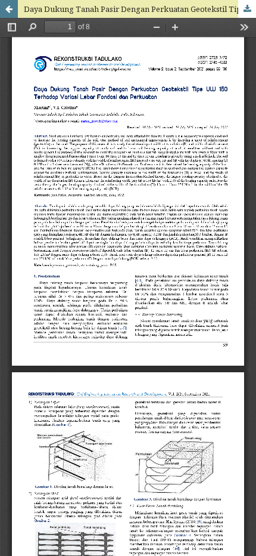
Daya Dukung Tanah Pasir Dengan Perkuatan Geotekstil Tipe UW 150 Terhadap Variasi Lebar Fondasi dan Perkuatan (140, 9)
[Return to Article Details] (9, 9)
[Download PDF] (247, 9)
